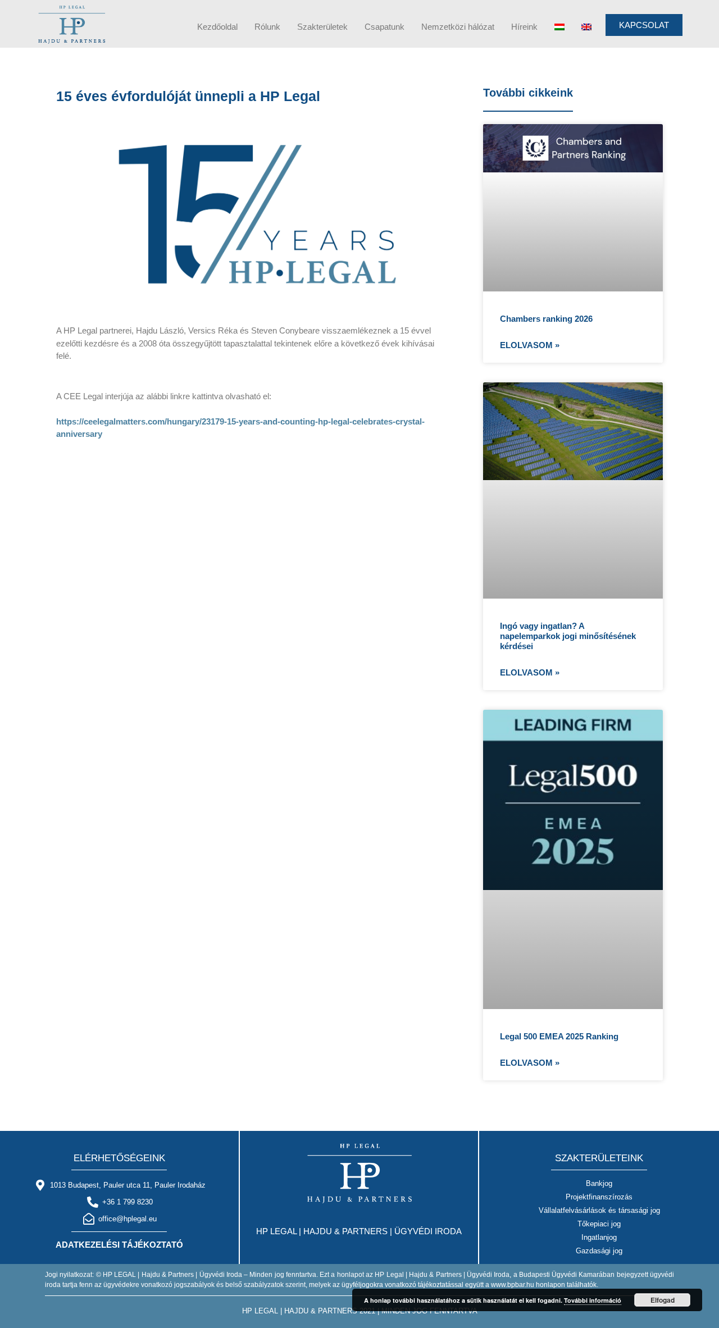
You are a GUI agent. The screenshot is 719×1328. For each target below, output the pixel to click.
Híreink (524, 26)
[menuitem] (559, 27)
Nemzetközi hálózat (457, 26)
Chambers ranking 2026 (546, 318)
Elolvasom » (529, 345)
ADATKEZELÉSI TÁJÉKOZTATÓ (119, 1244)
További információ (592, 1300)
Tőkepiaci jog (599, 1224)
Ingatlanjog (599, 1237)
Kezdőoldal (217, 26)
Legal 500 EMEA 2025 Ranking (559, 1036)
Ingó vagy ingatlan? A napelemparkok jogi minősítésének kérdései (568, 636)
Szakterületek (322, 26)
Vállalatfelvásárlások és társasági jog (599, 1210)
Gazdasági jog (599, 1251)
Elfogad (662, 1300)
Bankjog (599, 1183)
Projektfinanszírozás (599, 1197)
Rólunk (267, 26)
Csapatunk (384, 26)
